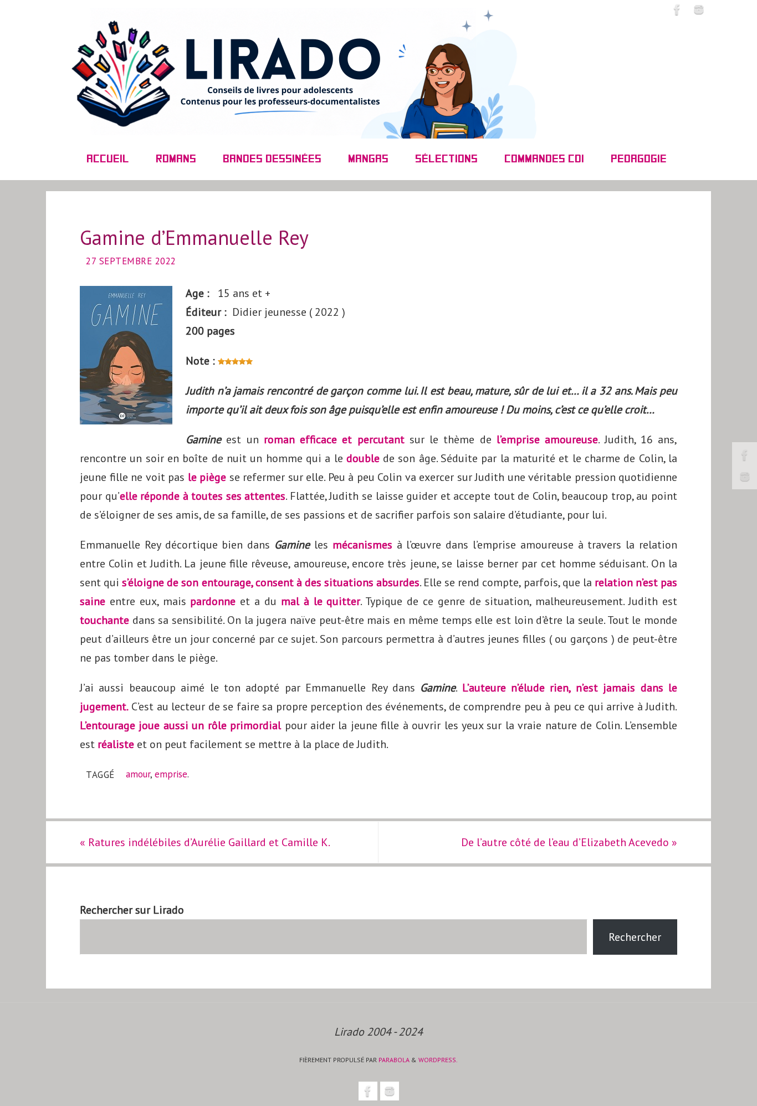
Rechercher (634, 937)
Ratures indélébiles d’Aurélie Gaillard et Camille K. (205, 842)
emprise (171, 774)
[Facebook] (744, 455)
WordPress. (438, 1060)
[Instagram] (744, 476)
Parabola (394, 1060)
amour (138, 774)
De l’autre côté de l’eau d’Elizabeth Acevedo (569, 842)
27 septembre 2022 (131, 261)
